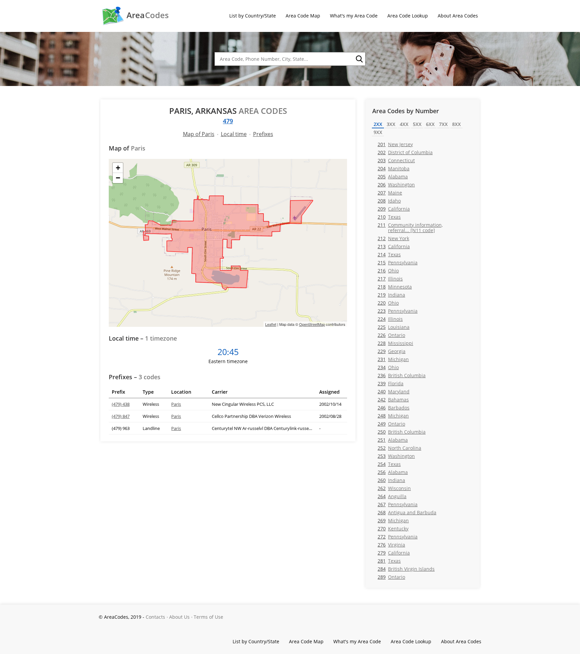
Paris (176, 404)
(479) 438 (121, 404)
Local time (234, 134)
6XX (430, 124)
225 (393, 327)
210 (389, 217)
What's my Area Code (354, 15)
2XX (378, 124)
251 (393, 440)
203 (396, 160)
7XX (443, 124)
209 (394, 209)
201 (395, 144)
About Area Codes (458, 15)
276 (391, 544)
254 (389, 464)
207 (390, 192)
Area (148, 15)
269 (393, 520)
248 (393, 415)
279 (394, 553)
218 (395, 287)
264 (392, 496)
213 (394, 246)
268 (407, 512)
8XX (456, 124)
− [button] (118, 178)
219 (391, 295)
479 (228, 121)
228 (395, 343)
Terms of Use (208, 617)
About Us (179, 617)
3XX (391, 124)
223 (398, 311)
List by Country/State (252, 15)
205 (393, 176)
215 (398, 262)
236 (402, 375)
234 (388, 367)
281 (389, 561)
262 (394, 488)
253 (396, 456)
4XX (404, 124)
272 (398, 536)
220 (388, 303)
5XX (417, 124)
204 (393, 168)
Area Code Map (303, 15)
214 (389, 254)
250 (402, 432)
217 (390, 278)
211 (410, 227)
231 (393, 359)
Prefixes (263, 134)
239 (390, 383)
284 (406, 569)
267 (398, 504)
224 (390, 319)
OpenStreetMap (312, 324)
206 (396, 184)
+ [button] (118, 168)
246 (393, 407)
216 (388, 270)
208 (389, 201)
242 (393, 399)
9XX (378, 132)
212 (393, 238)
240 (393, 391)
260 (391, 480)
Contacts (155, 617)
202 (405, 152)
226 (391, 335)
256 (393, 472)
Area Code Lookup (407, 15)
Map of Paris (198, 134)
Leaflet (270, 324)
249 (391, 424)
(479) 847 (121, 416)
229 (391, 351)
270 (393, 528)
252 (399, 448)
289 (391, 577)
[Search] (359, 59)
